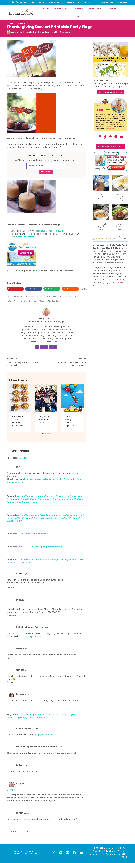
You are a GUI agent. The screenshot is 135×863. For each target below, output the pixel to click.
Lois (18, 466)
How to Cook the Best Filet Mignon (120, 227)
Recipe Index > (84, 2)
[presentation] (20, 398)
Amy (19, 783)
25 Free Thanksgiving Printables (33, 533)
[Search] (125, 238)
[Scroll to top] (129, 854)
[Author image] (9, 32)
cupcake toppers (15, 296)
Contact (17, 854)
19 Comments (65, 32)
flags (39, 296)
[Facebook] (17, 2)
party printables (28, 301)
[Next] (80, 408)
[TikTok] (9, 2)
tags (41, 301)
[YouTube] (25, 2)
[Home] (7, 23)
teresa (20, 694)
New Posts (69, 2)
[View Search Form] (126, 12)
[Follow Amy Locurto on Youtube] (51, 347)
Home (32, 2)
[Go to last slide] (12, 408)
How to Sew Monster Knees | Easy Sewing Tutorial (69, 362)
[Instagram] (13, 2)
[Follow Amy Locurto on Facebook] (37, 347)
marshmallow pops (67, 296)
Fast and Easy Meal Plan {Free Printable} (22, 362)
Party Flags (13, 301)
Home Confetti (24, 728)
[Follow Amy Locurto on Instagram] (46, 347)
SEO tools (22, 457)
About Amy (18, 851)
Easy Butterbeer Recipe (101, 196)
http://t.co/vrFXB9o (45, 734)
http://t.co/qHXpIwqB (30, 636)
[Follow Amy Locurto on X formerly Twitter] (42, 347)
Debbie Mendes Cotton (29, 627)
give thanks (50, 296)
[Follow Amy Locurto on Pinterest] (55, 347)
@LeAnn (11, 789)
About (41, 2)
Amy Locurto (18, 32)
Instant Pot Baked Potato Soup (101, 227)
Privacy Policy (31, 854)
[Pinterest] (21, 2)
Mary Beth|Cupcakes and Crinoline (36, 746)
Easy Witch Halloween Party (44, 419)
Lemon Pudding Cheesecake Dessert (120, 197)
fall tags (30, 296)
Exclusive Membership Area (50, 230)
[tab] (42, 433)
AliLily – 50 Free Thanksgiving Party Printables (40, 546)
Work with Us (54, 2)
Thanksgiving (53, 301)
